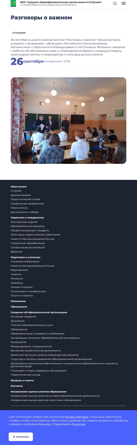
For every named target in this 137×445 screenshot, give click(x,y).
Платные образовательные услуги (32, 325)
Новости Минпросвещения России (32, 238)
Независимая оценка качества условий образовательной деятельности (55, 395)
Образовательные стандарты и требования (37, 333)
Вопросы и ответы (22, 380)
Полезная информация (25, 261)
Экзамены (17, 282)
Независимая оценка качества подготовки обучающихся (46, 400)
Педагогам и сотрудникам (27, 217)
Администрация (21, 195)
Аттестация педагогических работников (35, 234)
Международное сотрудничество (31, 346)
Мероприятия (19, 269)
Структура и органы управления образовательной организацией (51, 359)
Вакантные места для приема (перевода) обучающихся (45, 354)
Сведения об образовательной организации (39, 312)
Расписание (18, 301)
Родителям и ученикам (25, 257)
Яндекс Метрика (76, 416)
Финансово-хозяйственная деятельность (36, 350)
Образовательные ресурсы (27, 226)
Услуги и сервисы (22, 295)
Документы (18, 320)
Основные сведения (23, 316)
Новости (16, 274)
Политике (79, 424)
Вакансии (17, 251)
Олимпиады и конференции (28, 291)
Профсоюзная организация (28, 247)
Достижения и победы (25, 212)
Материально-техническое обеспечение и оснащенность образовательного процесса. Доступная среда (64, 365)
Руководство (19, 342)
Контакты (17, 386)
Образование (19, 329)
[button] (115, 3)
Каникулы (17, 278)
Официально (19, 306)
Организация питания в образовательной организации (45, 337)
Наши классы (19, 207)
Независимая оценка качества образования (38, 391)
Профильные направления (27, 203)
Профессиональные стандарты (30, 230)
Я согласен (21, 436)
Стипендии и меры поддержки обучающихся (39, 370)
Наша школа (18, 186)
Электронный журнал (24, 221)
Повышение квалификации (28, 243)
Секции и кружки (22, 286)
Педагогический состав (25, 199)
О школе (16, 190)
